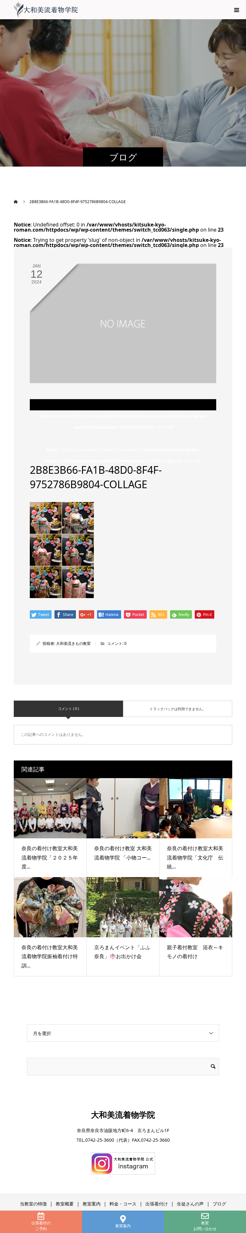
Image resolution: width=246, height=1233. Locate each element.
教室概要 (65, 1204)
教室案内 (123, 1226)
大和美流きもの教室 (73, 643)
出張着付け (156, 1204)
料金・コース (123, 1204)
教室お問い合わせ (205, 1225)
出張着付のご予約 (41, 1225)
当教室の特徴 (33, 1204)
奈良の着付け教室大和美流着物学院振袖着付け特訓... (49, 956)
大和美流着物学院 (123, 1114)
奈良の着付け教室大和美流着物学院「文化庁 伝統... (195, 857)
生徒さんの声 (190, 1204)
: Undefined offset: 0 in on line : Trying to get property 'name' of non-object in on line (123, 438)
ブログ (219, 1204)
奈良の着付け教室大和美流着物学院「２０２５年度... (49, 857)
